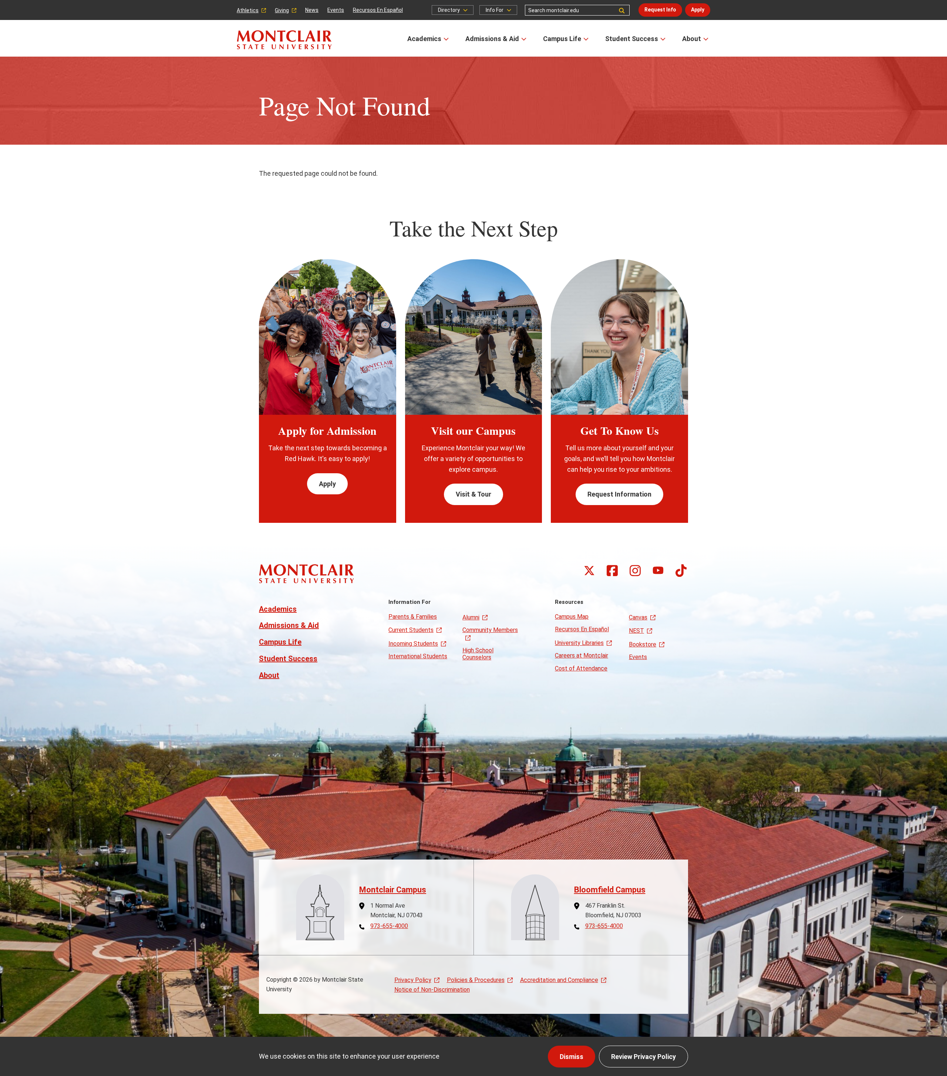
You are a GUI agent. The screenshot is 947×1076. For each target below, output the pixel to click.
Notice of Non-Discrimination (432, 989)
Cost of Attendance (581, 668)
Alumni (470, 617)
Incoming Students (413, 643)
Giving (282, 10)
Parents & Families (412, 616)
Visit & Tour (473, 494)
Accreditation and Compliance (559, 979)
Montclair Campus (392, 889)
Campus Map (572, 616)
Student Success (631, 39)
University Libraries (579, 642)
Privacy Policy (412, 979)
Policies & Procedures (476, 979)
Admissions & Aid (492, 39)
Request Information (619, 494)
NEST (636, 630)
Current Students (411, 629)
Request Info (660, 10)
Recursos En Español (378, 10)
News (312, 10)
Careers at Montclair (581, 655)
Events (335, 10)
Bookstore (642, 644)
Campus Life (562, 39)
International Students (417, 656)
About (691, 39)
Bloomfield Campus (610, 889)
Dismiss (571, 1056)
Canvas (638, 617)
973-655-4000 (389, 926)
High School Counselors (477, 653)
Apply (697, 10)
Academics (424, 39)
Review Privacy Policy (643, 1056)
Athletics (248, 10)
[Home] (284, 39)
